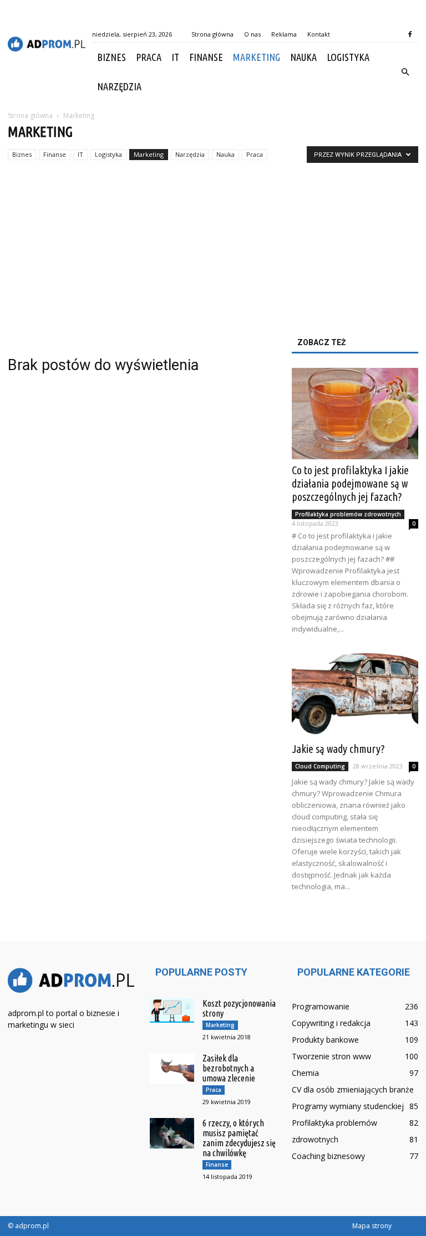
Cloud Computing (320, 766)
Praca (148, 57)
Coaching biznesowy (328, 1156)
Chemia (305, 1073)
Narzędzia (119, 86)
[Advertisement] (213, 254)
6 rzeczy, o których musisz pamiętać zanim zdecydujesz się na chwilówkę (239, 1138)
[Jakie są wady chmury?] (355, 691)
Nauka (303, 57)
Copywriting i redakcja (331, 1023)
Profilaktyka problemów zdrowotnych (348, 514)
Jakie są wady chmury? (338, 748)
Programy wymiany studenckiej (348, 1106)
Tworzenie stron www (331, 1056)
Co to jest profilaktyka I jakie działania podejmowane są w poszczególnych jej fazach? (350, 483)
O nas (252, 34)
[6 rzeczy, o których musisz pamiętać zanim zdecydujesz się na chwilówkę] (172, 1133)
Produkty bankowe (325, 1039)
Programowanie (320, 1006)
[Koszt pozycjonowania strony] (172, 1010)
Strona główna (212, 34)
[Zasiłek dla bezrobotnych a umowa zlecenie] (172, 1068)
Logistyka (348, 57)
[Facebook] (410, 34)
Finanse (206, 57)
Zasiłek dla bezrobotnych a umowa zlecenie (228, 1068)
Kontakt (318, 34)
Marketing (256, 57)
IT (175, 57)
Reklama (284, 34)
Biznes (111, 57)
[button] (405, 72)
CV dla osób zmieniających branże (353, 1089)
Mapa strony (372, 1225)
